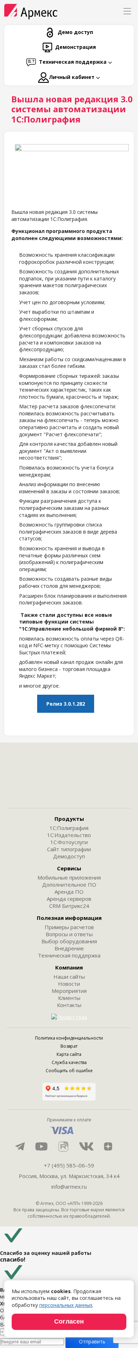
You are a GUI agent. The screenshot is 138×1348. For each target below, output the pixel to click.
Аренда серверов (69, 898)
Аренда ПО (69, 891)
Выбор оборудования (69, 941)
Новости (69, 983)
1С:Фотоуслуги (69, 842)
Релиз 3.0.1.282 (65, 703)
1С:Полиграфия (69, 827)
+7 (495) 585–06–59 (69, 1165)
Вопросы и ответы (69, 934)
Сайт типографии (69, 849)
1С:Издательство (69, 834)
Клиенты (69, 997)
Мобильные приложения (69, 877)
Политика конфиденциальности (69, 1038)
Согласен (69, 1321)
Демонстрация (75, 47)
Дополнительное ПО (69, 884)
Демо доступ (75, 32)
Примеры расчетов (69, 927)
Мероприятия (69, 990)
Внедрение (69, 948)
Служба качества (69, 1062)
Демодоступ (69, 856)
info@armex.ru (69, 1186)
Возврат (69, 1046)
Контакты (69, 1004)
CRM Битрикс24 (69, 905)
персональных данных (65, 1305)
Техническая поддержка (69, 955)
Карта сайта (69, 1054)
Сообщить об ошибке (69, 1071)
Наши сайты (69, 976)
